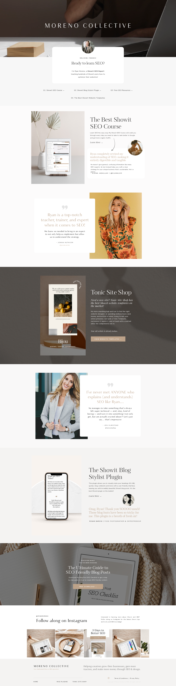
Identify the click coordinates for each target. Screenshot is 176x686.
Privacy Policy (134, 678)
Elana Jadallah (100, 173)
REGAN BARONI (96, 521)
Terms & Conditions (121, 678)
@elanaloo (116, 173)
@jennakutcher (65, 245)
